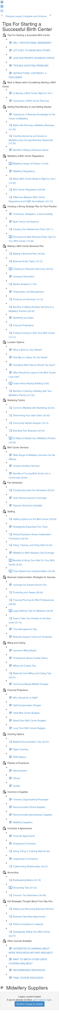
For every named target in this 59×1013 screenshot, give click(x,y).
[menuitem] (2, 7)
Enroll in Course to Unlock (29, 1004)
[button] (2, 2)
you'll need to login (42, 999)
